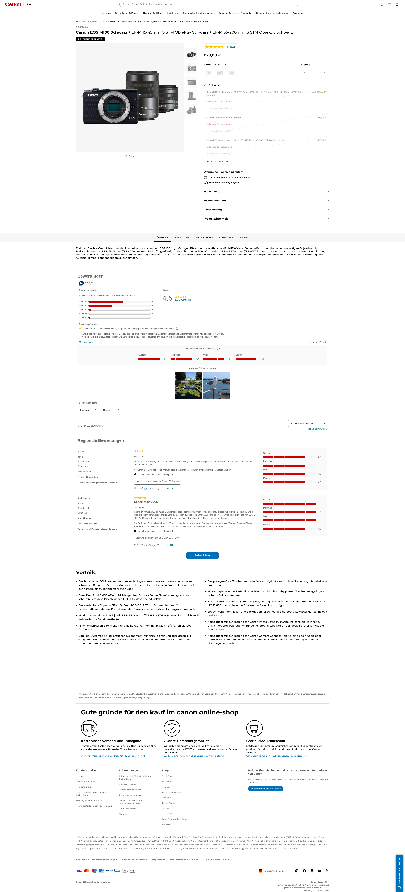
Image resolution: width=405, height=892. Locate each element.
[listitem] (191, 54)
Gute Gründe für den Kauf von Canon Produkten (274, 755)
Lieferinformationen (85, 781)
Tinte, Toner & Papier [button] (127, 13)
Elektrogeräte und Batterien (89, 800)
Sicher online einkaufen (130, 790)
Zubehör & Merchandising (174, 819)
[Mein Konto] (381, 4)
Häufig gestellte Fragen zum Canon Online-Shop (93, 793)
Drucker (166, 808)
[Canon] (13, 4)
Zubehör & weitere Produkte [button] (235, 13)
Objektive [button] (172, 13)
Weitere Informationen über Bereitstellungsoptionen (111, 755)
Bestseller (166, 824)
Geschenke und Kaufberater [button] (272, 13)
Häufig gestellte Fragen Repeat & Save (94, 806)
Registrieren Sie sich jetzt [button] (266, 789)
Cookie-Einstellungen (217, 859)
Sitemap (123, 814)
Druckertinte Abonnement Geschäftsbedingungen (131, 802)
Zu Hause (80, 21)
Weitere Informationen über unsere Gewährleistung (194, 755)
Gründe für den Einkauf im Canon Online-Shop (135, 777)
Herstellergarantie (127, 784)
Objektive (166, 797)
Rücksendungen (84, 787)
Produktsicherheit (127, 809)
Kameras (166, 787)
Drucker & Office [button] (152, 13)
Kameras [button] (106, 13)
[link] (266, 95)
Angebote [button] (298, 13)
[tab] (162, 237)
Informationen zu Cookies (184, 859)
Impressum (158, 859)
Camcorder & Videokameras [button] (198, 13)
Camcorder (167, 814)
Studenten (167, 781)
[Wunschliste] (389, 4)
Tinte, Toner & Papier (171, 792)
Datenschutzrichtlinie (134, 859)
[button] (208, 72)
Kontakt (80, 776)
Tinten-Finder (168, 803)
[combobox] (208, 4)
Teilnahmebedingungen (130, 795)
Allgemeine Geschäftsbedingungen (96, 859)
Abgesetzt (93, 21)
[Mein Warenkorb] (397, 4)
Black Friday (168, 776)
